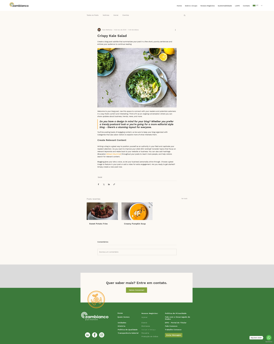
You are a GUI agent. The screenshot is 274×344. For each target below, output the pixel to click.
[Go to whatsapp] (269, 337)
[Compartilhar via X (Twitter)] (104, 184)
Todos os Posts (92, 15)
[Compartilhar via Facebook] (98, 184)
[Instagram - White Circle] (101, 334)
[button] (191, 5)
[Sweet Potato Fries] (102, 211)
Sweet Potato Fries (98, 224)
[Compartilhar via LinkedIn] (109, 184)
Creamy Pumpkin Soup (135, 224)
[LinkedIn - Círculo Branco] (87, 334)
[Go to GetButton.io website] (268, 342)
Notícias (106, 15)
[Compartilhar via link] (114, 184)
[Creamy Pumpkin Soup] (137, 211)
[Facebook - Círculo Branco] (94, 334)
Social (115, 15)
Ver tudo (184, 198)
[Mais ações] (175, 29)
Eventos (126, 15)
